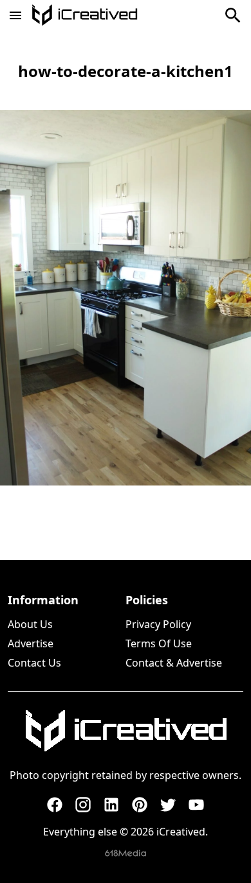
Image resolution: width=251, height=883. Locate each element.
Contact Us (34, 663)
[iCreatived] (125, 731)
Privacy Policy (158, 624)
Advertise (30, 643)
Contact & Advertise (174, 663)
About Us (30, 624)
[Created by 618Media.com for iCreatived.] (125, 853)
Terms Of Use (159, 643)
